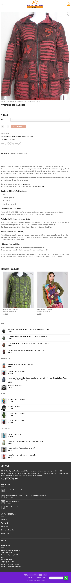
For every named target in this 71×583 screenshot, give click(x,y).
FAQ (44, 578)
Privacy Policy (5, 533)
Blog (33, 578)
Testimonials (5, 523)
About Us (4, 519)
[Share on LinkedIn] (19, 143)
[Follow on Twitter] (9, 478)
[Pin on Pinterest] (16, 143)
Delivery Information (8, 530)
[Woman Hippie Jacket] (18, 290)
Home (3, 102)
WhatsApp (41, 186)
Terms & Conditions (7, 537)
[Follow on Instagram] (6, 478)
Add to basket (19, 126)
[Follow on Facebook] (3, 478)
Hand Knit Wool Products (14, 490)
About (28, 578)
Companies (5, 526)
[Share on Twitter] (9, 143)
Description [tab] (5, 154)
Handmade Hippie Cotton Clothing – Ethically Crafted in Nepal (26, 495)
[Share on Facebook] (6, 143)
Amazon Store (25, 184)
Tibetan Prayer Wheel (13, 507)
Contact (4, 540)
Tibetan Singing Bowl (12, 501)
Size (2, 119)
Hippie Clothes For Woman (16, 102)
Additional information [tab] (18, 154)
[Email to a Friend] (12, 143)
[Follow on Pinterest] (16, 478)
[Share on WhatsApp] (3, 143)
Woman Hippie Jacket (33, 102)
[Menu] (2, 4)
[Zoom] (3, 98)
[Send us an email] (12, 478)
